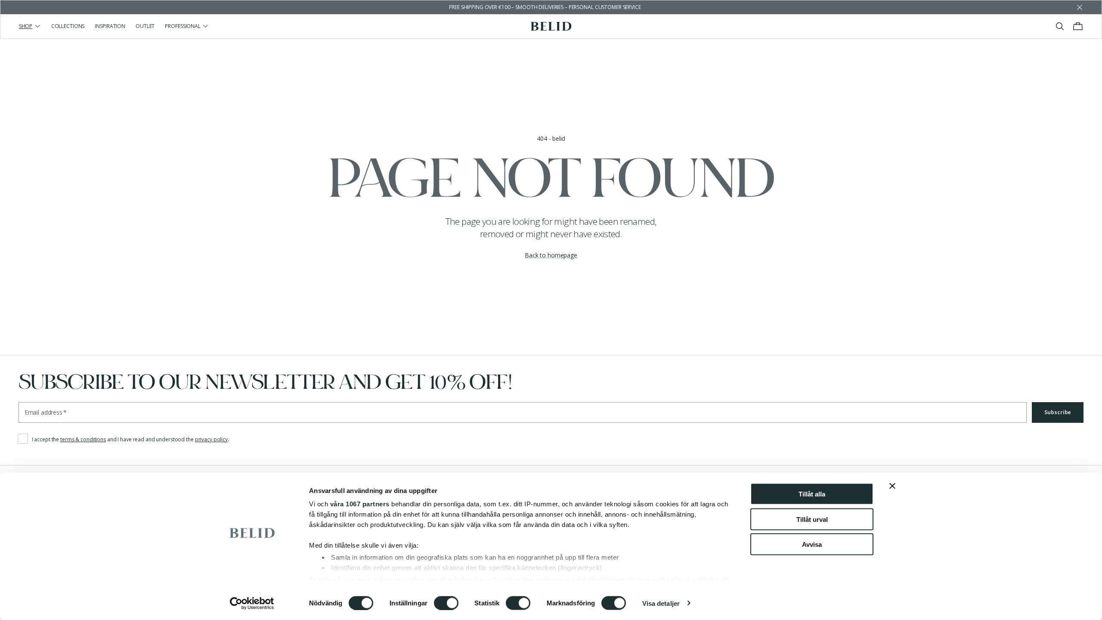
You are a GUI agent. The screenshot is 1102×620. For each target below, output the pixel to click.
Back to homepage (551, 255)
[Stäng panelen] (892, 486)
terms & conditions (83, 439)
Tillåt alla (812, 494)
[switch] (446, 603)
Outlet (145, 26)
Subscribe (1057, 412)
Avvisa (812, 544)
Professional (183, 26)
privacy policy (211, 439)
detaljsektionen (600, 579)
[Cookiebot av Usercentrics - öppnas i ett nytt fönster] (252, 603)
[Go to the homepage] (551, 26)
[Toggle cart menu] (1078, 26)
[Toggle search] (1059, 26)
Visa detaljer (661, 603)
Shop (26, 26)
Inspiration (110, 26)
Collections (68, 26)
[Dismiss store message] (1079, 7)
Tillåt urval (812, 519)
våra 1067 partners (360, 504)
